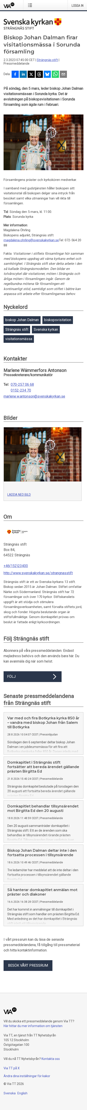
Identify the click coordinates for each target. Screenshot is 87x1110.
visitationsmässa (18, 339)
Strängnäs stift (47, 60)
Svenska (10, 1093)
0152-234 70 (21, 390)
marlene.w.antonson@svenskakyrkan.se (34, 396)
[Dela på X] (31, 75)
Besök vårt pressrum (28, 965)
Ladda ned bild (19, 494)
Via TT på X (12, 1068)
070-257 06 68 (22, 385)
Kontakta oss (50, 1059)
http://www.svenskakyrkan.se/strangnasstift (38, 573)
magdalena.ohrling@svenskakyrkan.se (31, 240)
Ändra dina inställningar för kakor (27, 1076)
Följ (11, 676)
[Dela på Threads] (39, 75)
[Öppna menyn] (31, 5)
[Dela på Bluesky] (47, 75)
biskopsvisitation (57, 320)
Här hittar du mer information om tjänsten (33, 1026)
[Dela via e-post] (63, 75)
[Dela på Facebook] (15, 75)
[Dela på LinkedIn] (23, 75)
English (22, 1093)
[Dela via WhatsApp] (55, 75)
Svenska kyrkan (46, 329)
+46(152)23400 (16, 566)
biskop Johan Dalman (22, 320)
